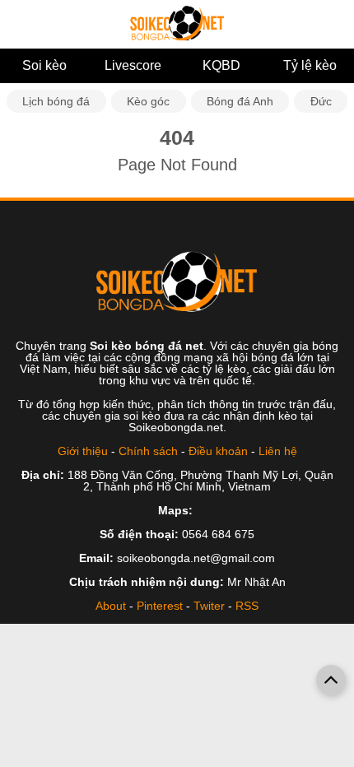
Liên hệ (278, 451)
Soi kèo (44, 65)
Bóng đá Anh (240, 101)
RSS (247, 605)
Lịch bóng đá (56, 101)
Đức (321, 101)
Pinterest (160, 605)
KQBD (221, 65)
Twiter (209, 605)
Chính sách (148, 451)
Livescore (133, 65)
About (110, 605)
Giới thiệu (83, 451)
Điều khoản (218, 451)
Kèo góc (148, 101)
